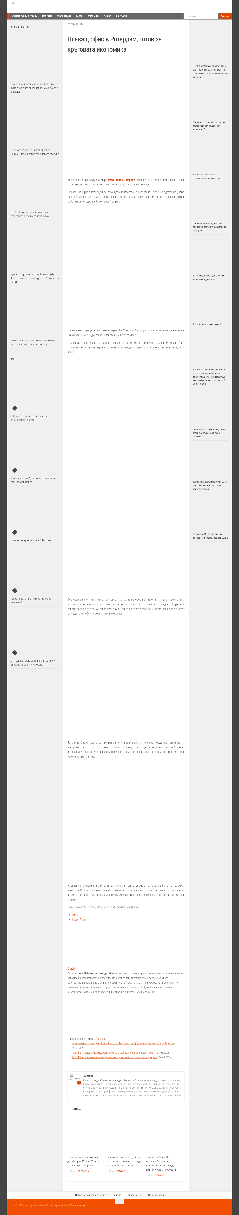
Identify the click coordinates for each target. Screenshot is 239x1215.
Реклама (116, 1195)
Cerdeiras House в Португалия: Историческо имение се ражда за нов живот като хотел (123, 1161)
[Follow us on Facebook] (213, 1207)
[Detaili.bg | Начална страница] (26, 6)
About (75, 914)
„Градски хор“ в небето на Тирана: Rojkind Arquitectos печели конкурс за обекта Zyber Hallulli (35, 278)
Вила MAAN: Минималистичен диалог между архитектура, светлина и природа (114, 1057)
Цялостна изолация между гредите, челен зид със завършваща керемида (210, 433)
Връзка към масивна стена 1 (207, 324)
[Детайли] (87, 964)
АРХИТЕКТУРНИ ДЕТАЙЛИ (24, 16)
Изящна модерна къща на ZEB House (31, 540)
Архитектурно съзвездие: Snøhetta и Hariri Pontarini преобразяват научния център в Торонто (123, 1043)
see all (100, 1038)
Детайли (72, 968)
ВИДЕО (79, 16)
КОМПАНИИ (93, 16)
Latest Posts (79, 919)
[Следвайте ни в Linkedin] (224, 1207)
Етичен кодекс (134, 1195)
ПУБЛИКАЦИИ (64, 16)
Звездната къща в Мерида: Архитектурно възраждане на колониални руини (113, 1052)
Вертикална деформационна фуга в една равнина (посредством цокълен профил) (210, 485)
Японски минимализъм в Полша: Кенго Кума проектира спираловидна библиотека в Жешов (34, 87)
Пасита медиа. (78, 1205)
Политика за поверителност (90, 1195)
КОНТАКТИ (121, 16)
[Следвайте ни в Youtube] (218, 1207)
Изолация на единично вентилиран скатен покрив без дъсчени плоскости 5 (210, 126)
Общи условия (156, 1195)
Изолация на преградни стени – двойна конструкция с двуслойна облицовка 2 (209, 227)
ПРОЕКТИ (47, 16)
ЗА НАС (107, 16)
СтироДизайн (84, 1171)
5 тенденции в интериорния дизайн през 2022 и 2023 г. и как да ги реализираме (83, 1161)
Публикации (75, 24)
